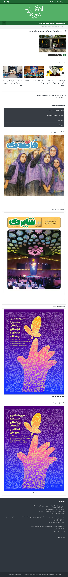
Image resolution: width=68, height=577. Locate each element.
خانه (64, 27)
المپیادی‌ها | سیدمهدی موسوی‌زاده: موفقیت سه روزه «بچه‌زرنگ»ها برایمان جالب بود (56, 83)
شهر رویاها (61, 125)
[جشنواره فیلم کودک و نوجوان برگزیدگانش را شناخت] (34, 72)
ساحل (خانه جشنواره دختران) (56, 111)
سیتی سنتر (61, 120)
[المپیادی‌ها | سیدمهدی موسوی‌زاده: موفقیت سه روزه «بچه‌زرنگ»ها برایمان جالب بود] (55, 72)
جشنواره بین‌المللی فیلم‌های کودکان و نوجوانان (52, 23)
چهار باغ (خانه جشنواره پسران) (55, 115)
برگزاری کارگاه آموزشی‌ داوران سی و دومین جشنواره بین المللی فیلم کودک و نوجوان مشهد (12, 83)
